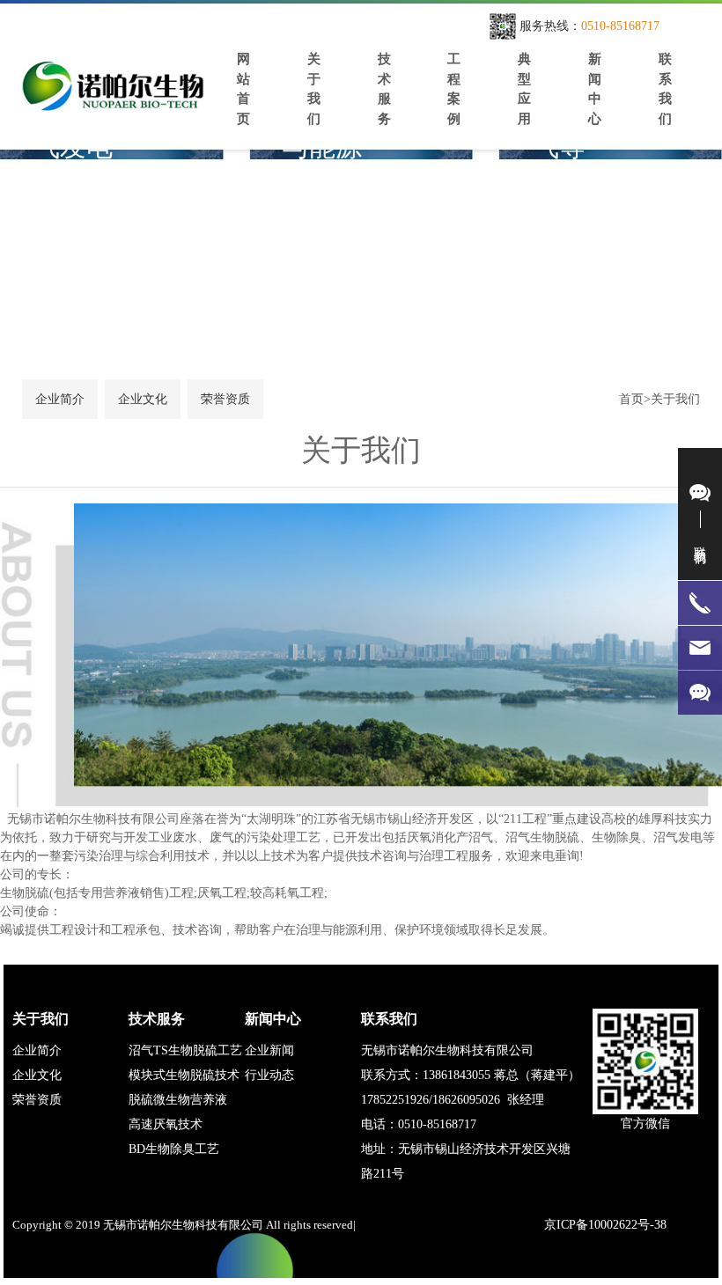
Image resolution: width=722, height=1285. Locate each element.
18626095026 (466, 1099)
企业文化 (37, 1075)
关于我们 (675, 399)
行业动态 (269, 1075)
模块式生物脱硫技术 (184, 1075)
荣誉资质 (37, 1099)
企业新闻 (269, 1050)
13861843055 (456, 1075)
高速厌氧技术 (166, 1124)
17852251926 (395, 1099)
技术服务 (157, 1018)
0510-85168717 (620, 26)
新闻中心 (273, 1018)
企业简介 (37, 1050)
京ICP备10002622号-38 (605, 1224)
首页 (631, 399)
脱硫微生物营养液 (178, 1099)
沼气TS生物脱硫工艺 (185, 1050)
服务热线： (550, 26)
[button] (686, 238)
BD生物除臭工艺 (174, 1149)
